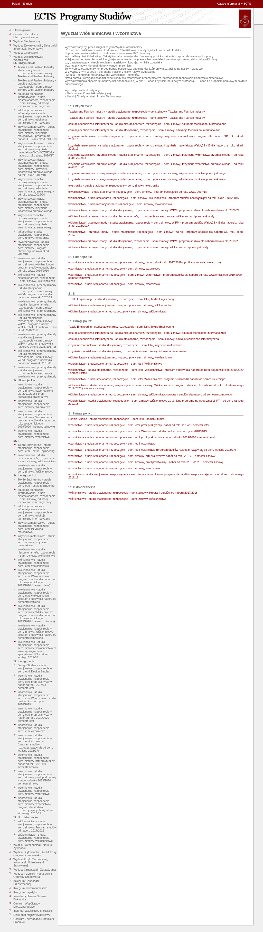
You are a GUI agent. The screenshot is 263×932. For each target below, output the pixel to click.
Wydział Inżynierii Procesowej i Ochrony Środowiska (32, 875)
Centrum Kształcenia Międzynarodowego (26, 36)
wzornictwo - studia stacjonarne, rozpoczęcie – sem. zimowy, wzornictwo (35, 433)
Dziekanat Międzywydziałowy (31, 914)
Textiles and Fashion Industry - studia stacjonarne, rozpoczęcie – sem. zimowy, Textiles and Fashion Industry (37, 72)
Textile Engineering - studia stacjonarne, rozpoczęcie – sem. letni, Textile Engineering (36, 448)
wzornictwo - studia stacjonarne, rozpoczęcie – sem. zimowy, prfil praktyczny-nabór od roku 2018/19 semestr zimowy (37, 761)
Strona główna (22, 30)
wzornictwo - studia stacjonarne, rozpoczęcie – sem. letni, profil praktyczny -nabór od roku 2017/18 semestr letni (36, 681)
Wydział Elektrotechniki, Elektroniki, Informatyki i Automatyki (35, 47)
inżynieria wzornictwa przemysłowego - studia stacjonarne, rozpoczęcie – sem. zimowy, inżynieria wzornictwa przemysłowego (35, 205)
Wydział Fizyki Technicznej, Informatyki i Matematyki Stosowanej (30, 862)
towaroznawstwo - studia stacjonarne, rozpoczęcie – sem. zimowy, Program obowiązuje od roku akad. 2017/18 (35, 248)
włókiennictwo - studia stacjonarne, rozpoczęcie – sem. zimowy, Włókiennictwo (35, 468)
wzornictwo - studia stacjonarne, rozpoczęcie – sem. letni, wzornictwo (35, 728)
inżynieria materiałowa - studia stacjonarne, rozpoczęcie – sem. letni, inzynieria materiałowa (36, 527)
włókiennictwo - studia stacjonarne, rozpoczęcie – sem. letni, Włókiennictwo (35, 562)
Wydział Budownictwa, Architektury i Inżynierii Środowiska (35, 854)
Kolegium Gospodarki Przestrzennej (26, 882)
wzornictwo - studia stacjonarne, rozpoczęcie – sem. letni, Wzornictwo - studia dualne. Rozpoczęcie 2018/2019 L (37, 698)
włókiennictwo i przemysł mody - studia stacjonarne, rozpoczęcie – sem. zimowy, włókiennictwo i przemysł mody (37, 372)
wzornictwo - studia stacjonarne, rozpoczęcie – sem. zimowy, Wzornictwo (35, 404)
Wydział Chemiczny (25, 52)
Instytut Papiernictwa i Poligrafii (32, 910)
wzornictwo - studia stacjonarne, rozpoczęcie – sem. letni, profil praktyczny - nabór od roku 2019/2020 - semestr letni (36, 714)
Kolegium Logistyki (24, 892)
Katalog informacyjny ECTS (234, 3)
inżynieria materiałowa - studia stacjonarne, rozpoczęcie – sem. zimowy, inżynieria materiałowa (36, 540)
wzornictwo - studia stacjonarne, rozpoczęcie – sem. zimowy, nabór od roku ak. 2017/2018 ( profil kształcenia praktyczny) (35, 390)
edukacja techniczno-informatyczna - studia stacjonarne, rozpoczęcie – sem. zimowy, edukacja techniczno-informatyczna (35, 116)
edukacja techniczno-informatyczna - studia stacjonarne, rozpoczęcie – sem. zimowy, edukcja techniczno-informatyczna (35, 512)
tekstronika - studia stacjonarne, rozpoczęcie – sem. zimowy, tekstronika (35, 234)
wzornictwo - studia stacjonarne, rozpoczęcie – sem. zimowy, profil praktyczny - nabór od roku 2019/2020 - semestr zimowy (37, 777)
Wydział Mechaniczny (27, 41)
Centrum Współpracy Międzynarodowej (26, 905)
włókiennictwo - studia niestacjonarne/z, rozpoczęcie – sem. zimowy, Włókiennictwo (36, 458)
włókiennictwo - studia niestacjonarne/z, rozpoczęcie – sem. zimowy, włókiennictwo (36, 277)
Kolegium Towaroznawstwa (30, 888)
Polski (16, 3)
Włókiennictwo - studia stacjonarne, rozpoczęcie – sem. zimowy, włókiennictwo (35, 837)
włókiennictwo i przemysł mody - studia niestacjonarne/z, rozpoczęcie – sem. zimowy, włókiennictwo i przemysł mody (37, 306)
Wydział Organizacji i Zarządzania (34, 869)
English (27, 3)
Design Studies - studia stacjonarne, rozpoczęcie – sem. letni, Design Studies (35, 668)
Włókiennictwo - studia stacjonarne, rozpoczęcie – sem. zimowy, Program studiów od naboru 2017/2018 (37, 826)
